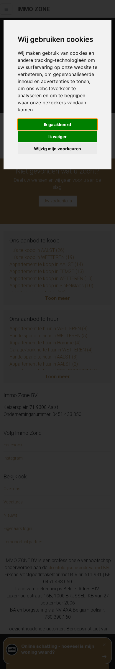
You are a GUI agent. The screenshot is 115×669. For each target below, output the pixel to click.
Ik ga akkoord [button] (57, 124)
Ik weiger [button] (57, 136)
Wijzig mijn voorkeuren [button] (57, 148)
